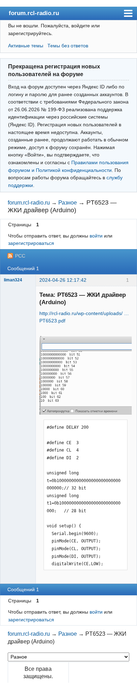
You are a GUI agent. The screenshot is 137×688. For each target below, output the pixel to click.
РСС (20, 256)
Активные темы (25, 45)
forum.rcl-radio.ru (34, 12)
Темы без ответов (67, 45)
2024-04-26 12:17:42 (62, 280)
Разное (67, 203)
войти (96, 236)
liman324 (13, 280)
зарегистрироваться (31, 243)
